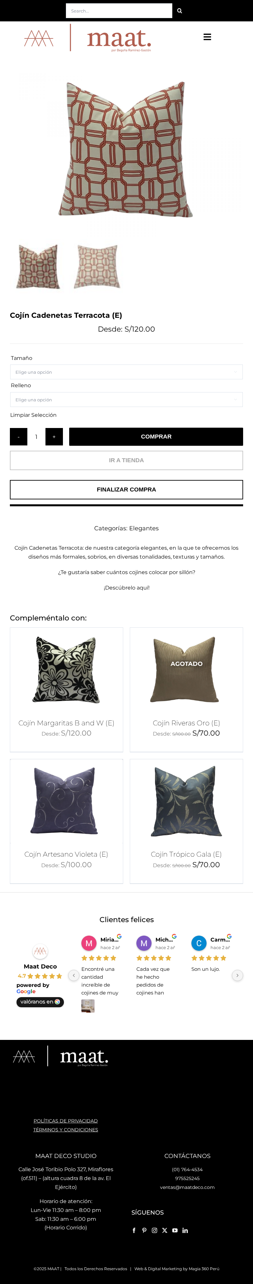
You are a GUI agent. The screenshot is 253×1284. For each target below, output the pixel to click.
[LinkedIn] (185, 1230)
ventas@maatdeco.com (187, 1187)
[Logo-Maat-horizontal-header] (86, 24)
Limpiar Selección (33, 415)
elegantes (154, 548)
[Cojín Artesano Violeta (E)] (66, 801)
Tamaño (21, 358)
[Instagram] (154, 1230)
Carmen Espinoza (220, 940)
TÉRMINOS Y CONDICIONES (65, 1130)
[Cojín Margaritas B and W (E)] (66, 670)
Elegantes (144, 528)
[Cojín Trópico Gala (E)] (186, 801)
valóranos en (36, 1001)
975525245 (187, 1178)
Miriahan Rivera (110, 940)
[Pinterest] (144, 1230)
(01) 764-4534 (187, 1169)
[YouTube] (175, 1230)
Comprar (156, 436)
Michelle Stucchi (165, 940)
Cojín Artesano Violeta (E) (66, 854)
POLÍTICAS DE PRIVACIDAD (66, 1121)
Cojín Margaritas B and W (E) (66, 723)
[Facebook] (134, 1230)
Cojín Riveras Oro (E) (186, 723)
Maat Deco (40, 966)
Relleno (21, 385)
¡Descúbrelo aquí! (127, 588)
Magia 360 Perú (204, 1268)
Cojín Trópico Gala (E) (186, 854)
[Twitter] (164, 1230)
